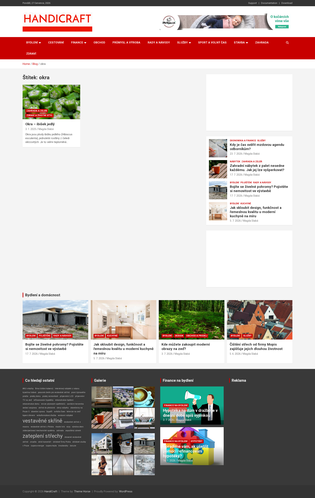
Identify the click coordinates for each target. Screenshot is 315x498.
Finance (77, 42)
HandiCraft (50, 491)
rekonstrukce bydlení (64, 400)
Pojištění (246, 182)
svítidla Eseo (59, 411)
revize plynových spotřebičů (53, 404)
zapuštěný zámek (73, 430)
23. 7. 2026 (236, 153)
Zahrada (262, 42)
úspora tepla (51, 446)
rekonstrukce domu (31, 404)
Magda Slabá (46, 129)
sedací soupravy (30, 408)
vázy (68, 427)
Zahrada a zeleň (36, 111)
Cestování (56, 42)
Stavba (239, 42)
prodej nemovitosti (50, 396)
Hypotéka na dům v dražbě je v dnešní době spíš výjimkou (190, 412)
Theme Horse (82, 491)
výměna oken (77, 427)
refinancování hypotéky (43, 400)
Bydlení (32, 42)
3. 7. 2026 (167, 353)
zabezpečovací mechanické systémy (39, 430)
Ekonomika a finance (243, 140)
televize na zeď (73, 411)
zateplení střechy (43, 436)
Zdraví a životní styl (39, 115)
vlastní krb (60, 427)
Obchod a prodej (196, 335)
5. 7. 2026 (235, 220)
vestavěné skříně (42, 421)
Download (286, 3)
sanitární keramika (75, 404)
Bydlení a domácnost (42, 295)
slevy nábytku (63, 408)
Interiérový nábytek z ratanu (67, 388)
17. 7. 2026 (236, 174)
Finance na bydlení (178, 380)
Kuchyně (245, 203)
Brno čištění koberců (44, 388)
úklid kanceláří (44, 442)
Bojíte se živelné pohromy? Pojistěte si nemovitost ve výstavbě (259, 189)
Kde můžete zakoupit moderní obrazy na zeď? (186, 346)
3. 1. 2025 (30, 129)
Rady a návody (159, 42)
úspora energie (37, 446)
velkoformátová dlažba (46, 415)
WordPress (125, 491)
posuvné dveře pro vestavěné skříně (54, 392)
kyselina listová (29, 392)
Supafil (49, 411)
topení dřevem (29, 415)
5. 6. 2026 (235, 353)
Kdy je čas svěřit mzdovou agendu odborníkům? (257, 147)
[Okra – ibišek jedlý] (51, 102)
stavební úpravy (38, 411)
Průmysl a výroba (126, 42)
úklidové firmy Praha (62, 442)
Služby (182, 42)
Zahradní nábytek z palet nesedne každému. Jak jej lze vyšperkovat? (257, 168)
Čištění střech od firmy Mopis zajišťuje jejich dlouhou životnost (256, 346)
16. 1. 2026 (169, 460)
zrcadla (33, 442)
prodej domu (35, 396)
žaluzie (73, 446)
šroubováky (63, 446)
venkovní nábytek (65, 415)
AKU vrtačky (28, 388)
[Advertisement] (249, 102)
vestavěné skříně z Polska (42, 427)
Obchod (99, 42)
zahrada (60, 430)
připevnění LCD (66, 396)
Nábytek (235, 161)
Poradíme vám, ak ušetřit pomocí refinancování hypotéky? (185, 451)
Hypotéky (197, 441)
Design (179, 335)
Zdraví (31, 53)
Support (252, 3)
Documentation (269, 3)
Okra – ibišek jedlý (40, 124)
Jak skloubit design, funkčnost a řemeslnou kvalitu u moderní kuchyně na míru (255, 212)
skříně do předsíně (46, 408)
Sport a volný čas (212, 42)
